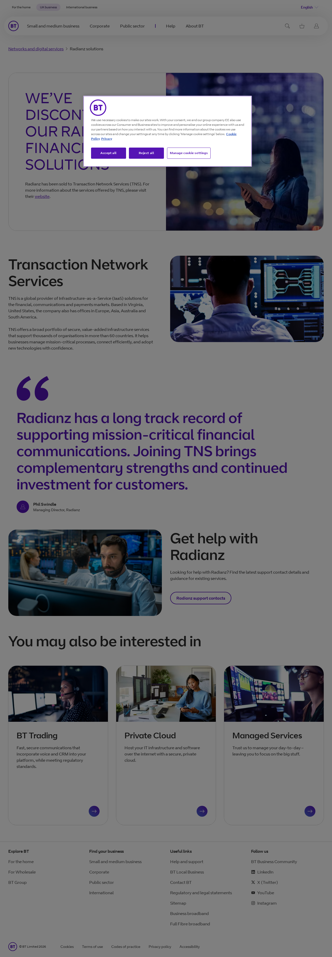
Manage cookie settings (189, 153)
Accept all (108, 153)
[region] (167, 131)
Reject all (146, 153)
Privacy (106, 139)
